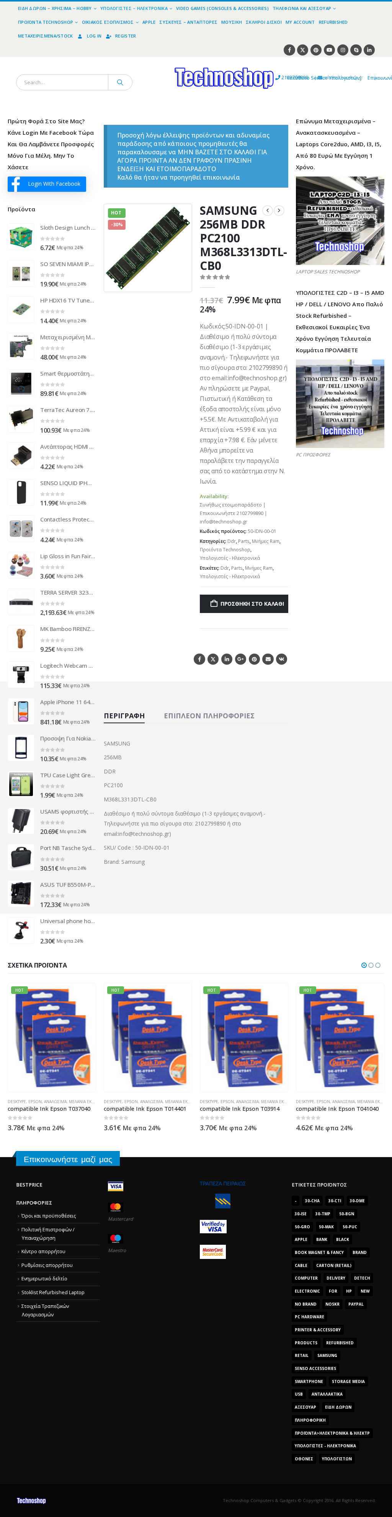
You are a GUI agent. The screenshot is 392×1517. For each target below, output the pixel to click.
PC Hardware (309, 1316)
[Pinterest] (316, 50)
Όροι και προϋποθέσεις (48, 1216)
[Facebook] (289, 50)
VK (281, 659)
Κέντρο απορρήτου (43, 1251)
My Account (300, 22)
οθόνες (304, 1458)
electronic (307, 1291)
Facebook (199, 659)
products (306, 1342)
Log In (94, 36)
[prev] (267, 210)
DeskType (17, 1101)
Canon (303, 1080)
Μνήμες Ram (265, 541)
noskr (332, 1304)
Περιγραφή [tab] (124, 715)
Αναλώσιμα (55, 1101)
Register (125, 36)
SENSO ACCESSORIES (315, 1368)
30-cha (312, 1200)
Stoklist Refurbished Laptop (53, 1292)
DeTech (362, 1278)
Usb (299, 1394)
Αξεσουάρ (305, 1407)
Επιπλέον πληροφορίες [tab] (209, 715)
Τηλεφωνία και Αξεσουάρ (302, 8)
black (342, 1239)
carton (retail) (333, 1265)
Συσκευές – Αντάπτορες (188, 22)
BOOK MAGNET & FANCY (319, 1252)
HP (349, 1291)
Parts (244, 541)
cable (301, 1265)
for (333, 1291)
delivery (336, 1278)
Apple (148, 22)
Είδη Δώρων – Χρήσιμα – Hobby (55, 8)
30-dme (357, 1200)
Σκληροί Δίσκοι (264, 22)
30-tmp (322, 1213)
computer (306, 1278)
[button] (181, 281)
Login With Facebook (54, 183)
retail (302, 1355)
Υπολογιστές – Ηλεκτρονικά (134, 8)
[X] (302, 50)
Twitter (213, 659)
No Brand (306, 1304)
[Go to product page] (21, 236)
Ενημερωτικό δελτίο (44, 1278)
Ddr (231, 541)
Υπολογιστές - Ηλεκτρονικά (230, 558)
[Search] (120, 82)
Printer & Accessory (318, 1329)
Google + (240, 659)
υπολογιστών (337, 1458)
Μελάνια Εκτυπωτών (89, 1101)
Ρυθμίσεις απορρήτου (47, 1265)
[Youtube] (329, 50)
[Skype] (355, 50)
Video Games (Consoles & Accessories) (222, 8)
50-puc (350, 1226)
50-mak (326, 1226)
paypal (356, 1304)
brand (360, 1252)
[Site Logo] (153, 61)
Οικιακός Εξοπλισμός (108, 22)
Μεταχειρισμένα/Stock (45, 36)
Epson (35, 1101)
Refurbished (333, 22)
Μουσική (231, 22)
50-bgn (346, 1213)
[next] (279, 210)
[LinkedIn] (369, 50)
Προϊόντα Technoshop (45, 22)
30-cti (334, 1200)
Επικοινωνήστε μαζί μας (68, 1159)
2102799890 (280, 77)
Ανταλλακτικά (327, 1394)
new (365, 1291)
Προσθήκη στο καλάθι (252, 603)
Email (267, 659)
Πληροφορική (310, 1420)
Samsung (327, 1355)
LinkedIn (226, 659)
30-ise (301, 1213)
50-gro (302, 1226)
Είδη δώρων (338, 1407)
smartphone (309, 1381)
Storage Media (348, 1381)
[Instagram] (342, 50)
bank (321, 1239)
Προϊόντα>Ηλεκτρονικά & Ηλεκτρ (332, 1433)
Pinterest (254, 659)
